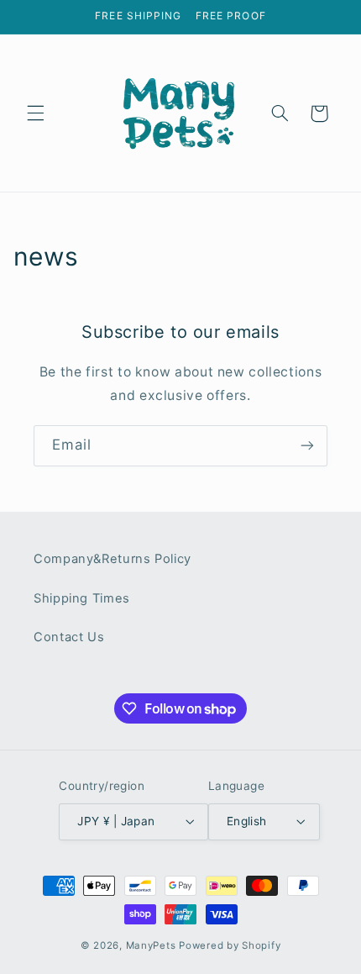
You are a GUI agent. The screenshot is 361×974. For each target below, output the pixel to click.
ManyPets (151, 945)
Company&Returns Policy (112, 558)
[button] (35, 113)
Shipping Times (82, 598)
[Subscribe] (307, 445)
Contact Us (69, 637)
